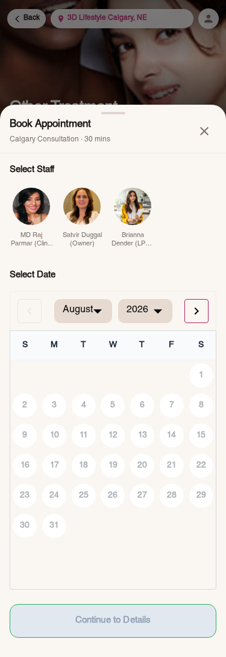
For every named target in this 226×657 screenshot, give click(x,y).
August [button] (78, 310)
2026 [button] (137, 310)
